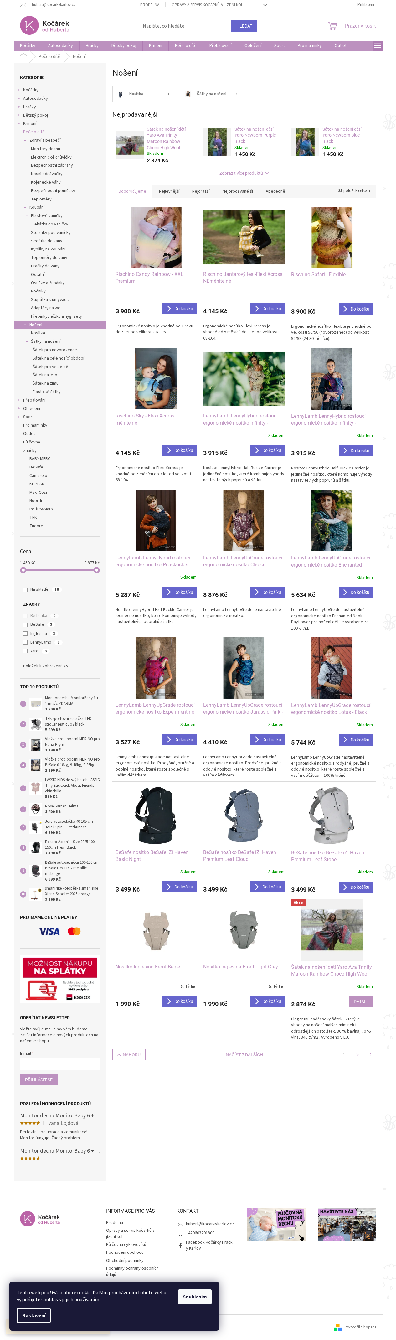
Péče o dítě (34, 132)
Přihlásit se (39, 1079)
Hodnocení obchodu (125, 1252)
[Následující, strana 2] (357, 1054)
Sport (28, 417)
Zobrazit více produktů (241, 173)
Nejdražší (201, 191)
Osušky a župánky (48, 283)
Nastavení (33, 1315)
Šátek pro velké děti (52, 367)
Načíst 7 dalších (244, 1054)
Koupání (36, 207)
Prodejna (149, 5)
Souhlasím (195, 1296)
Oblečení (31, 409)
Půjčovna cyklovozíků (126, 1244)
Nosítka (38, 333)
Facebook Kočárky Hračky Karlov (209, 1245)
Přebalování (34, 400)
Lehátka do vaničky (50, 224)
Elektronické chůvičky (51, 157)
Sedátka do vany (46, 241)
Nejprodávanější (238, 191)
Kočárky (31, 90)
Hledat (244, 25)
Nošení (35, 325)
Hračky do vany (45, 266)
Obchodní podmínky (125, 1260)
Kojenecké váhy (46, 182)
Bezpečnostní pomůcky (53, 191)
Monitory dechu (45, 149)
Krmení (29, 123)
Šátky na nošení (45, 341)
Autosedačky (35, 98)
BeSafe (41, 624)
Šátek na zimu (46, 383)
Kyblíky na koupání (48, 249)
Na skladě (44, 589)
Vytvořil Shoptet (361, 1327)
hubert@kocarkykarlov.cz (210, 1224)
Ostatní (38, 274)
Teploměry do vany (49, 258)
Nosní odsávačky (47, 174)
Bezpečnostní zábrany (52, 165)
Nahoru (132, 1054)
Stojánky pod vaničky (51, 233)
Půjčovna (31, 442)
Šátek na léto (45, 375)
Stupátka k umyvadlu (50, 299)
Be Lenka (42, 616)
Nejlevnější (169, 191)
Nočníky (38, 291)
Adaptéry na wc (45, 308)
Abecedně (275, 191)
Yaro (38, 651)
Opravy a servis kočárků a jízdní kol (207, 5)
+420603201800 (200, 1233)
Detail (361, 1001)
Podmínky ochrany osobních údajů (132, 1271)
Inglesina (42, 633)
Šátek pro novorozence (55, 350)
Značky (30, 451)
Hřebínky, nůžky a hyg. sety (56, 316)
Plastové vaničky (47, 216)
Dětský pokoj (35, 115)
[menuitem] (28, 46)
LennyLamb (44, 642)
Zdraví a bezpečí (45, 140)
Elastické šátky (47, 392)
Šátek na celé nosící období (58, 358)
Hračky (29, 107)
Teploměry (41, 199)
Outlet (29, 434)
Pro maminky (35, 425)
